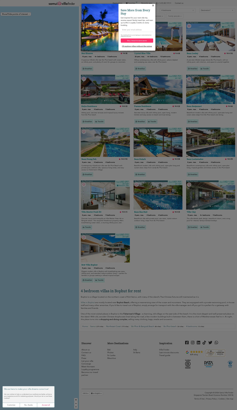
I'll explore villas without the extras (137, 46)
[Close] (153, 6)
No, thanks (28, 405)
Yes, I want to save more (137, 40)
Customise (11, 405)
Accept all (46, 405)
